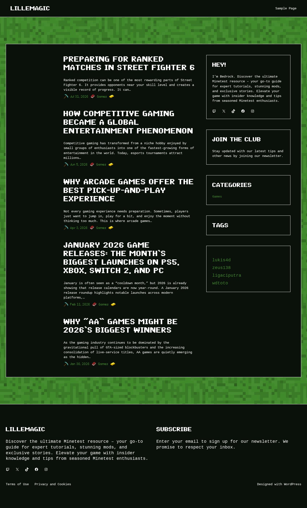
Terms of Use (17, 484)
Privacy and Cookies (53, 484)
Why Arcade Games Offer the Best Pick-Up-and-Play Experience (129, 190)
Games (102, 96)
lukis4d (221, 260)
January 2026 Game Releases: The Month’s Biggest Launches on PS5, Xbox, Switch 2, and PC (122, 258)
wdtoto (220, 283)
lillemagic (30, 8)
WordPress (292, 484)
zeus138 (221, 267)
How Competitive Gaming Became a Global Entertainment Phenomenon (128, 122)
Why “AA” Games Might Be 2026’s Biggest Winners (121, 325)
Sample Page (285, 8)
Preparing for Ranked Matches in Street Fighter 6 (129, 63)
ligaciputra (226, 275)
